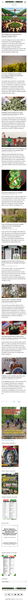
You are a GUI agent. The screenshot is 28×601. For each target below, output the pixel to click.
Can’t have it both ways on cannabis (12, 192)
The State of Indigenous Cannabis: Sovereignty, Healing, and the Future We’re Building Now (12, 75)
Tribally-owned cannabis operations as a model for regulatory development (13, 376)
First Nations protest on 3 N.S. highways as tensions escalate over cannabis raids (14, 149)
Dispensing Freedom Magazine (8, 440)
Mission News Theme (9, 599)
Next (19, 401)
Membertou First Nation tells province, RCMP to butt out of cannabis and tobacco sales (14, 262)
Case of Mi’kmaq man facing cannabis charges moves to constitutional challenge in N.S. (13, 226)
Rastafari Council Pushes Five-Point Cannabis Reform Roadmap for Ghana (12, 113)
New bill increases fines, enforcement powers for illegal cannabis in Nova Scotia (14, 337)
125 (14, 401)
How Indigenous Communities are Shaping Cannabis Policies (12, 35)
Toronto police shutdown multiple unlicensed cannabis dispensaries (12, 300)
